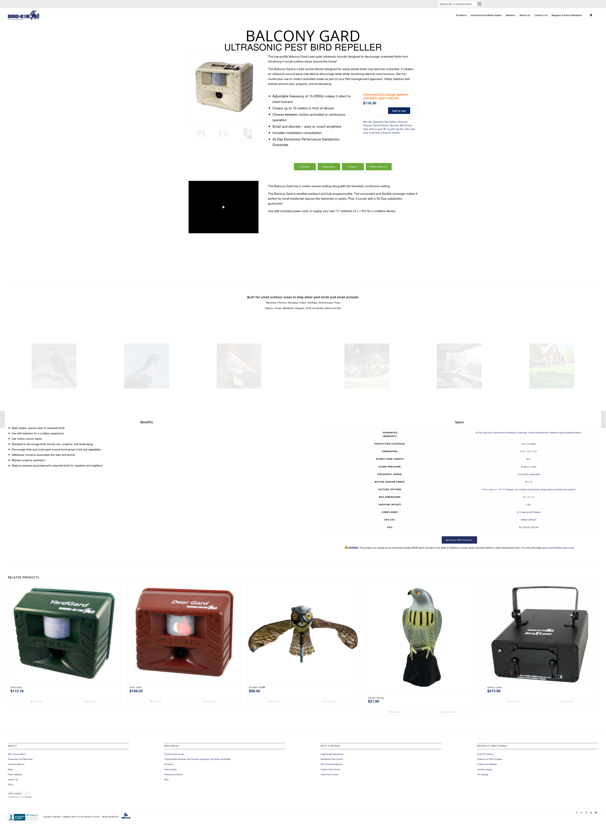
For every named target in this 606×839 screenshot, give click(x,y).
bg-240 (399, 129)
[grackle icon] (54, 366)
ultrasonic (386, 132)
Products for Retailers (487, 764)
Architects (169, 764)
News (10, 769)
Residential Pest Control (332, 759)
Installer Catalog (484, 769)
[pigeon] (146, 366)
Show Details (91, 701)
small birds (374, 132)
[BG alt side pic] (223, 133)
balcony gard (375, 129)
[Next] (410, 220)
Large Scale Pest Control (332, 754)
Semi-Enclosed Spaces (331, 764)
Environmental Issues (174, 754)
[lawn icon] (552, 366)
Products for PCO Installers (489, 759)
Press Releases (15, 774)
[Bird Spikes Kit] (603, 419)
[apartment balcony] (459, 366)
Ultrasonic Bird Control (400, 125)
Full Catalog (482, 774)
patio (406, 129)
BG (384, 129)
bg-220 (391, 129)
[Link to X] (581, 812)
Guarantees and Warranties (20, 759)
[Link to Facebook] (576, 812)
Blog (166, 779)
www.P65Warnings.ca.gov (561, 547)
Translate (28, 797)
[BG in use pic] (247, 133)
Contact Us (13, 779)
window (395, 132)
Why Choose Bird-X (17, 754)
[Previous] (275, 220)
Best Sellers (390, 121)
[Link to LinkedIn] (591, 812)
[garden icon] (367, 366)
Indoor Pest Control (329, 774)
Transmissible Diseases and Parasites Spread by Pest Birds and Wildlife (197, 759)
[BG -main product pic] (223, 86)
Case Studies (170, 769)
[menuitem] (461, 15)
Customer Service (16, 764)
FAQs (10, 784)
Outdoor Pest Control (330, 769)
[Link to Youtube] (595, 812)
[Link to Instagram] (586, 812)
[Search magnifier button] (479, 3)
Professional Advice (173, 774)
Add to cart (399, 111)
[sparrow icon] (239, 366)
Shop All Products (485, 754)
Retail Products (380, 125)
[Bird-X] (23, 15)
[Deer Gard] (2, 419)
